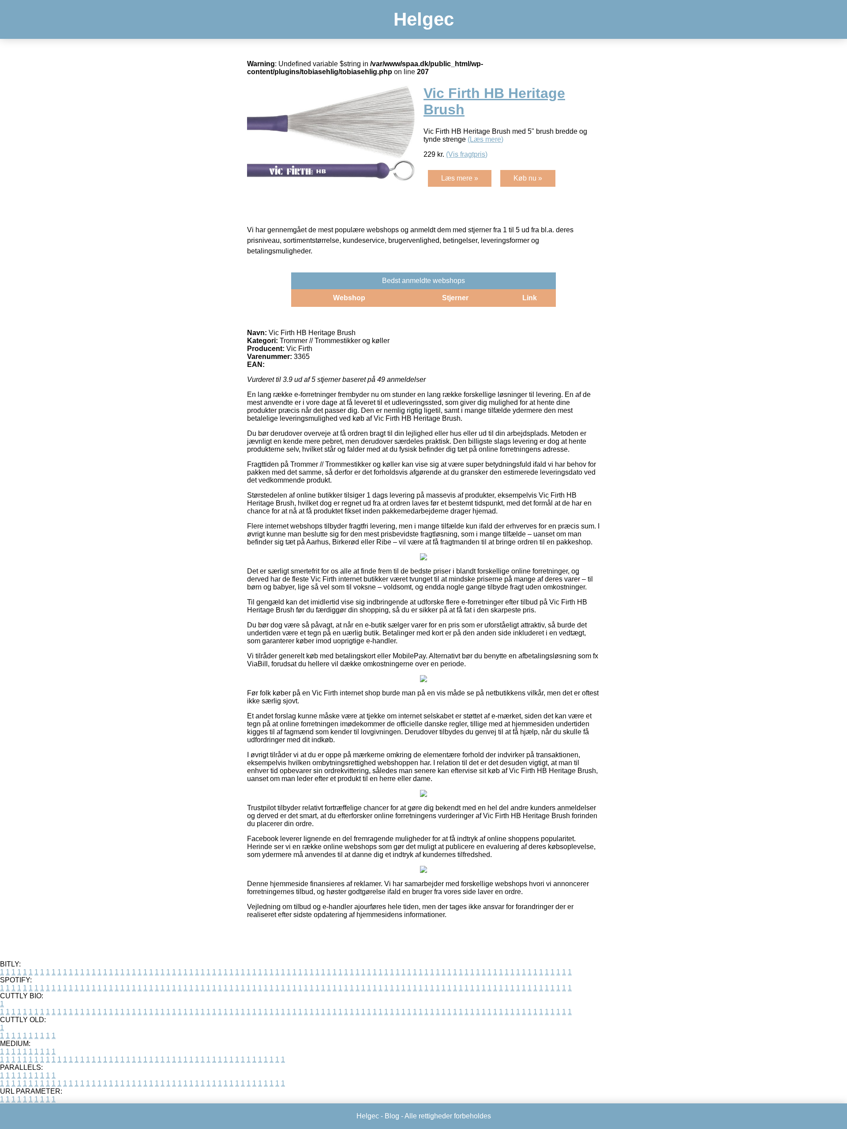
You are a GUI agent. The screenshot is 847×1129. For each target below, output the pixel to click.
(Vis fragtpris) (466, 154)
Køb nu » (527, 178)
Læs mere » (459, 178)
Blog (392, 1116)
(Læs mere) (485, 139)
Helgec (424, 19)
